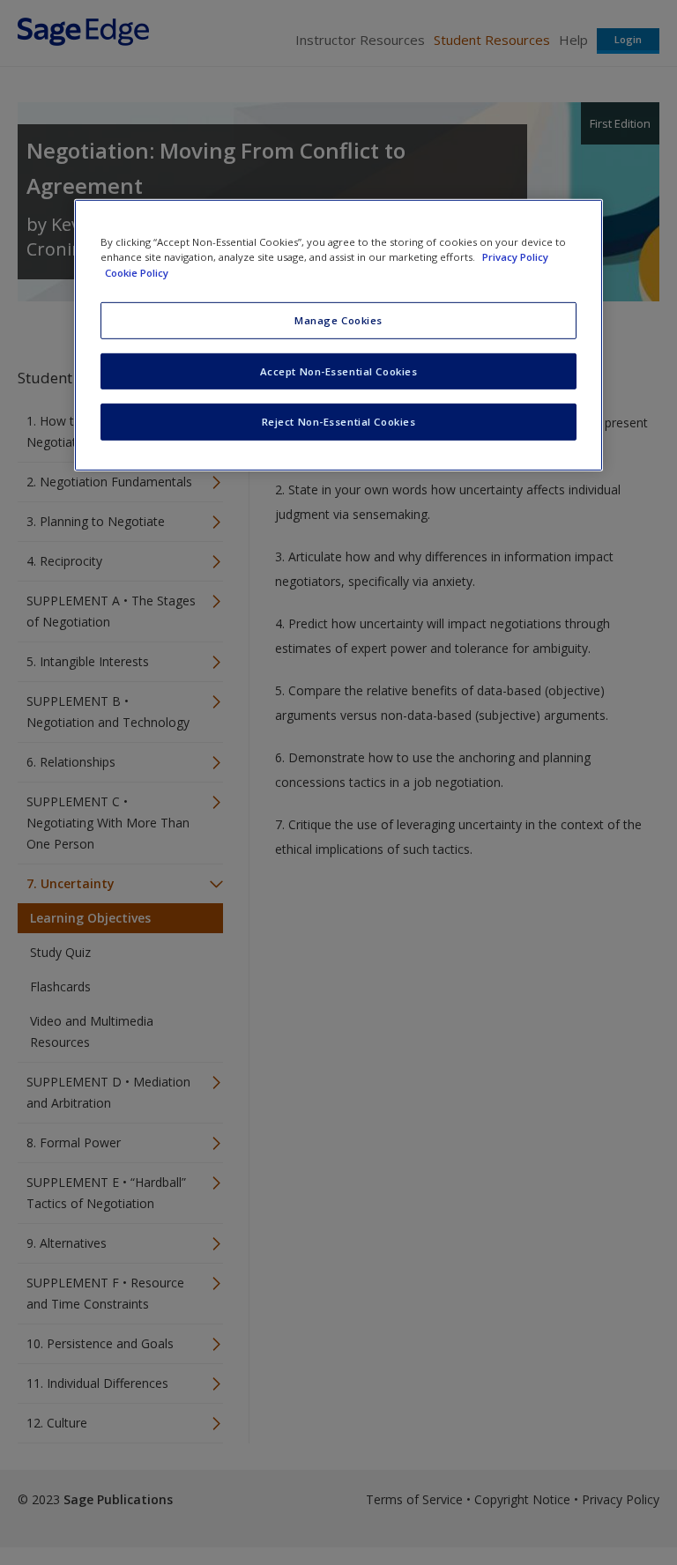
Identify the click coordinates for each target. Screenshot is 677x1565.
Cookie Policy (136, 271)
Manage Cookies (338, 319)
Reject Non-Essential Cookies (339, 421)
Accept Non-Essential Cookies (339, 370)
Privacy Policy (515, 256)
